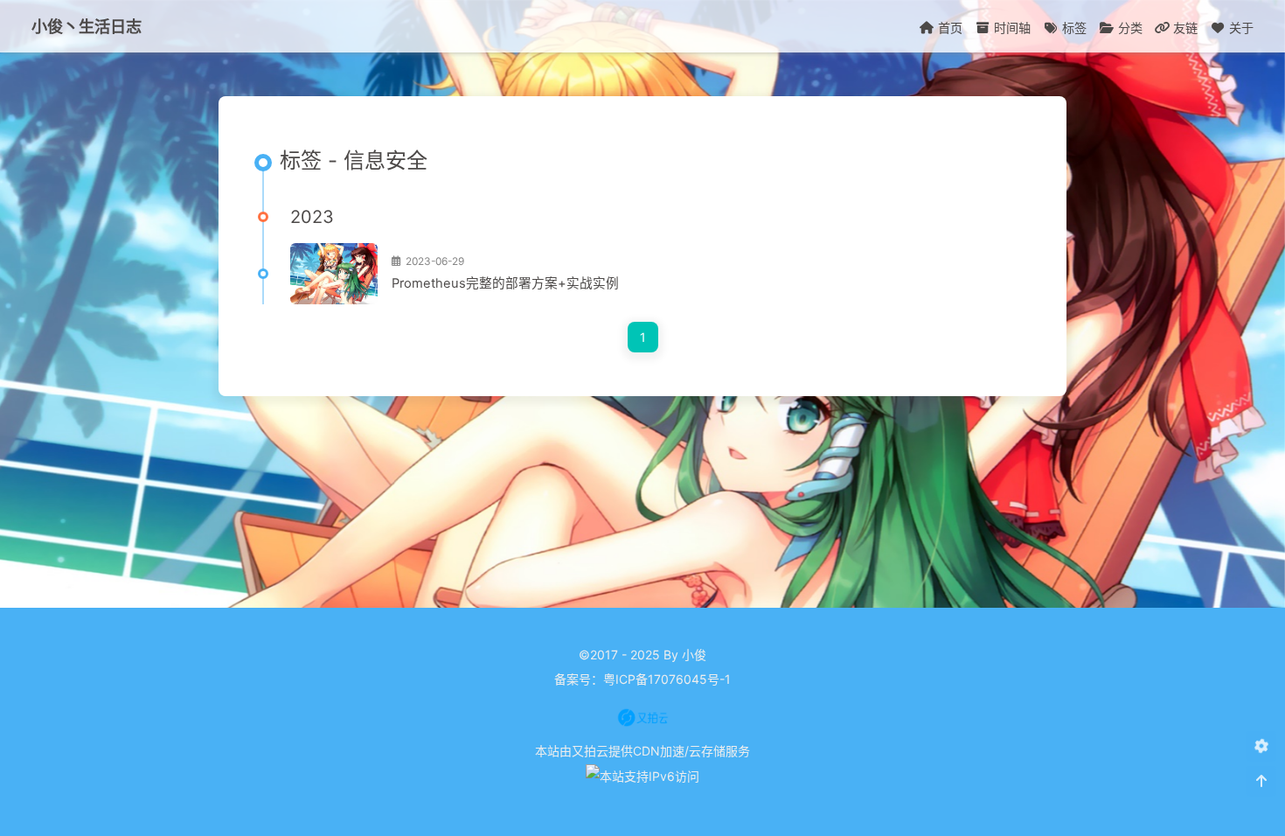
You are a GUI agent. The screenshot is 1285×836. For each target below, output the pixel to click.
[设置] (1261, 746)
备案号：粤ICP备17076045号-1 (642, 679)
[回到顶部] (1261, 781)
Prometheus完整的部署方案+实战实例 (505, 283)
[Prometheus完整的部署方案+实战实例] (334, 273)
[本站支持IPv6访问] (642, 775)
